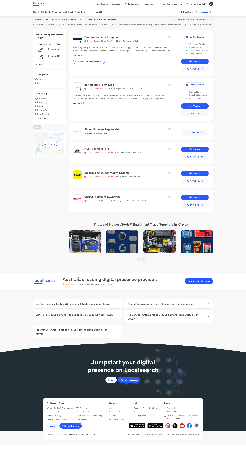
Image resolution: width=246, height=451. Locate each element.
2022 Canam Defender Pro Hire (48, 50)
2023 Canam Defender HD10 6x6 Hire (49, 57)
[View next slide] (143, 259)
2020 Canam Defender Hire (49, 44)
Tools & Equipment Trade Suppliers (64, 20)
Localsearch (37, 20)
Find (46, 20)
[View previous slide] (138, 259)
